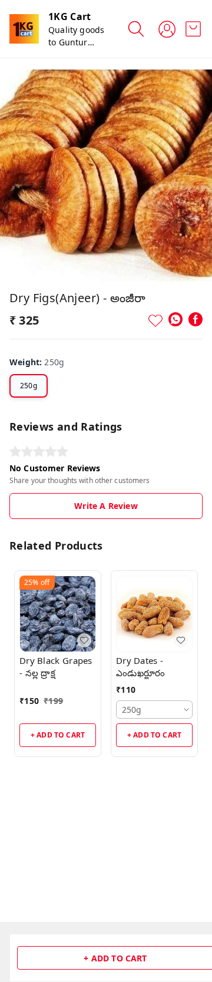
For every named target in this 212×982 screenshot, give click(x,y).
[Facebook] (195, 319)
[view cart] (193, 29)
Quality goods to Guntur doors (76, 42)
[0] (193, 29)
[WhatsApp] (175, 319)
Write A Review (105, 505)
